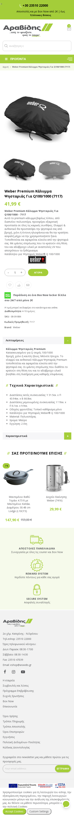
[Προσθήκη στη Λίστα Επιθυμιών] (9, 285)
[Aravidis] (32, 30)
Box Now (8, 701)
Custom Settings (39, 811)
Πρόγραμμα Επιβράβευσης (18, 690)
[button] (6, 45)
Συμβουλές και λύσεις (16, 685)
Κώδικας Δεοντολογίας (16, 747)
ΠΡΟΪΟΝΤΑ (18, 59)
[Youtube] (23, 671)
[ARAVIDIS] (18, 622)
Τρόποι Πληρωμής (13, 721)
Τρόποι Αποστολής (14, 726)
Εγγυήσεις (9, 737)
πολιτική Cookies (17, 806)
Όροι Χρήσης (10, 716)
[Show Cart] (69, 28)
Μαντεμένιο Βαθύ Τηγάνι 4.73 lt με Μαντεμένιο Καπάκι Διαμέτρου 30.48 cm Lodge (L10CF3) (18, 504)
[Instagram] (13, 671)
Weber (16, 327)
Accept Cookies (14, 811)
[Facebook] (5, 671)
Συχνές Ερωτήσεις (13, 696)
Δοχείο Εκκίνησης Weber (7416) (56, 498)
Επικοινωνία (10, 706)
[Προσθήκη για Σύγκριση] (18, 285)
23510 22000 (23, 639)
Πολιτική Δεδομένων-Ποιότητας (21, 742)
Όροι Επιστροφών (13, 731)
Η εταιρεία (9, 680)
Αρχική (6, 67)
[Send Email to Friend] (27, 285)
